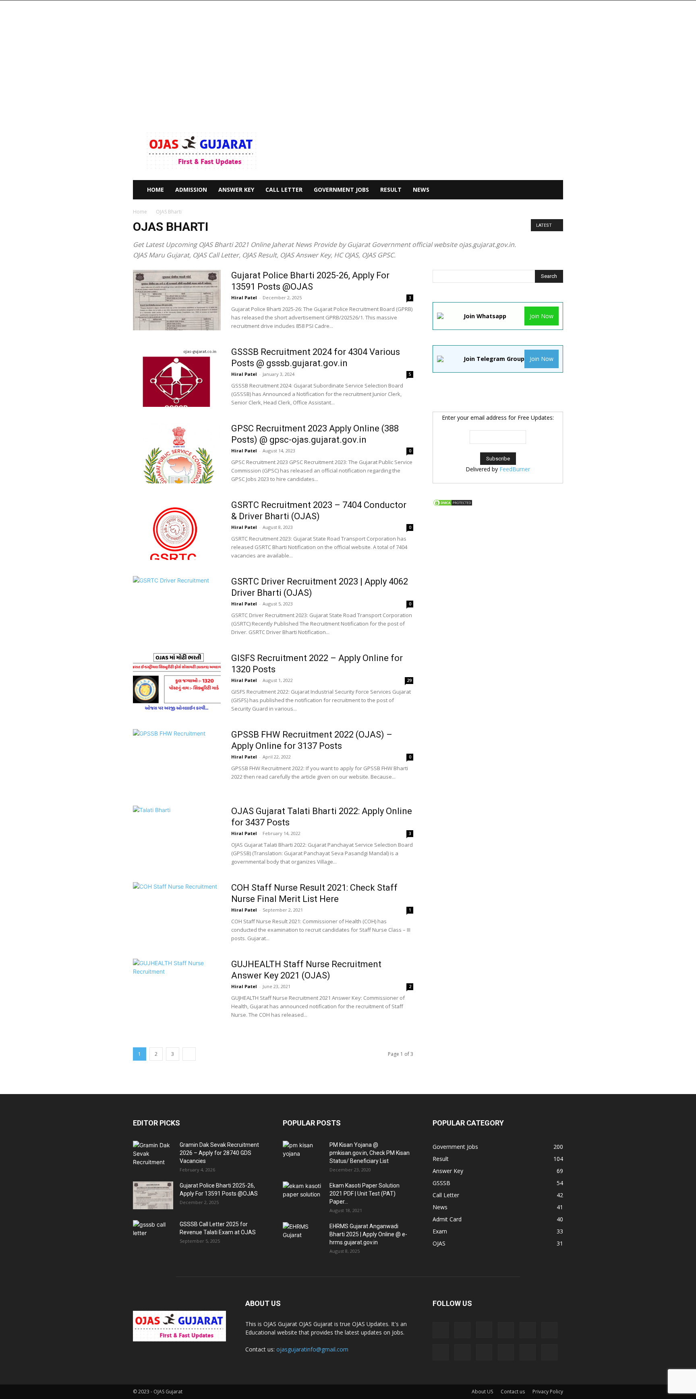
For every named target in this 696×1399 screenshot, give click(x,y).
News (421, 189)
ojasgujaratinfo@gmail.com (312, 1349)
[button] (553, 190)
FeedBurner (514, 469)
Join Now (541, 316)
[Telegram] (506, 1352)
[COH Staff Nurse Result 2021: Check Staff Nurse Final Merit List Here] (177, 912)
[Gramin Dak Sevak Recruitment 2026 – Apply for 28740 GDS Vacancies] (153, 1155)
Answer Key (236, 189)
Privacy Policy (547, 1391)
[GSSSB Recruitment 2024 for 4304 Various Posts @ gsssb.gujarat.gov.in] (177, 376)
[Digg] (441, 1330)
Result (391, 189)
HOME (155, 189)
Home (140, 211)
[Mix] (549, 1330)
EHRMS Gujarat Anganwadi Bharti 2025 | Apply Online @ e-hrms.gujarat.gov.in (368, 1234)
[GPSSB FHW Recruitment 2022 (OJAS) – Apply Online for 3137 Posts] (177, 759)
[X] (549, 1352)
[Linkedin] (506, 1330)
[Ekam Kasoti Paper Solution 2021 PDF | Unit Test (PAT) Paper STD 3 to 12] (303, 1195)
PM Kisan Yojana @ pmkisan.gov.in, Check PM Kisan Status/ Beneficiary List (369, 1153)
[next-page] (189, 1054)
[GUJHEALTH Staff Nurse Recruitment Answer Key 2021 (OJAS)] (177, 989)
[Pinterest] (462, 1352)
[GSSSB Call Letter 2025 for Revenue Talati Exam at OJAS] (153, 1234)
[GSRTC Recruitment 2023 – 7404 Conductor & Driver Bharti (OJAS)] (173, 529)
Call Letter (283, 189)
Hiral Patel (244, 297)
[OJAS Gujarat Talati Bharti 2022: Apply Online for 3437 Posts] (173, 836)
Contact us (513, 1391)
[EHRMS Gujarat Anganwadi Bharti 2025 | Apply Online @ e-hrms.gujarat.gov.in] (303, 1236)
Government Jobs (341, 189)
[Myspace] (441, 1352)
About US (482, 1391)
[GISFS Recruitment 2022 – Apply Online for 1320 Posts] (177, 683)
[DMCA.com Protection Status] (453, 504)
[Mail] (528, 1330)
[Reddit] (484, 1352)
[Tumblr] (528, 1352)
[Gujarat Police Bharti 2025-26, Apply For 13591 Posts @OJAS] (177, 300)
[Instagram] (484, 1330)
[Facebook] (462, 1330)
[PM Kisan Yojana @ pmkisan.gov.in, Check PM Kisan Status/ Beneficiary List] (303, 1155)
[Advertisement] (348, 60)
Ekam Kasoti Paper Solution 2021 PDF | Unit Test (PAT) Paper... (364, 1193)
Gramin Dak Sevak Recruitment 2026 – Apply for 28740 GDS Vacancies (219, 1153)
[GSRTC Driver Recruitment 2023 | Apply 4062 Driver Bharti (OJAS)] (177, 606)
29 (409, 680)
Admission (191, 189)
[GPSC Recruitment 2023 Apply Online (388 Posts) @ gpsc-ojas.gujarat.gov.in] (177, 453)
